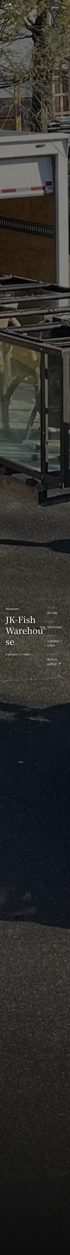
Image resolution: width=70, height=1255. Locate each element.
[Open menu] (63, 7)
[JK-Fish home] (9, 6)
